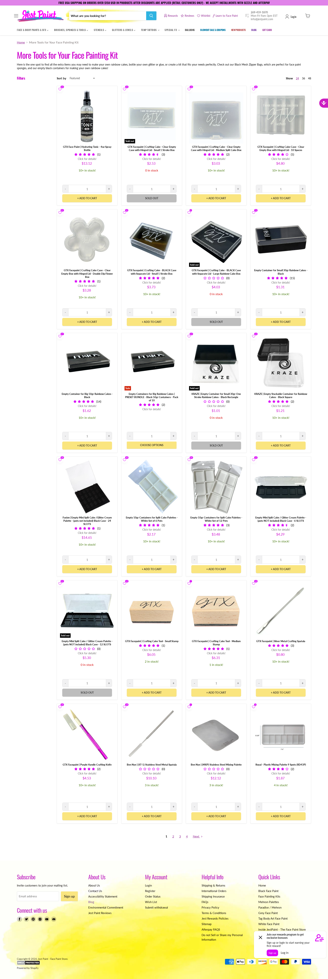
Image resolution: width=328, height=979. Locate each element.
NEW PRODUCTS (238, 30)
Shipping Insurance (213, 896)
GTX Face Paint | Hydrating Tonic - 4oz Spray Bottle (87, 148)
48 (309, 78)
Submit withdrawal (156, 907)
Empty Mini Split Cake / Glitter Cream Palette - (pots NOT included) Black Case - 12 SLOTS (87, 643)
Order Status (153, 896)
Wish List (151, 902)
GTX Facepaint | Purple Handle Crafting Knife (87, 764)
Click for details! (87, 158)
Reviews (189, 15)
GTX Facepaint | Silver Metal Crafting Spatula (280, 641)
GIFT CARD (267, 30)
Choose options (151, 445)
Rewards (173, 15)
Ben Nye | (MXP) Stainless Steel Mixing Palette (216, 764)
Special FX (171, 30)
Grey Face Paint (268, 913)
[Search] (151, 15)
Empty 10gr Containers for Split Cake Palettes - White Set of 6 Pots (152, 519)
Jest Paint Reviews (100, 913)
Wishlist (205, 15)
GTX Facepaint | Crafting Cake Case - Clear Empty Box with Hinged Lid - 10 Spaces (280, 148)
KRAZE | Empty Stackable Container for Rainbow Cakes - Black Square (280, 395)
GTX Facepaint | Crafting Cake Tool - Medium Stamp (216, 643)
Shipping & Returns (213, 885)
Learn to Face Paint (227, 15)
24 (297, 78)
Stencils (99, 30)
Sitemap (206, 924)
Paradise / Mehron (269, 907)
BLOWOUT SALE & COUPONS (213, 30)
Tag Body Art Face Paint (273, 918)
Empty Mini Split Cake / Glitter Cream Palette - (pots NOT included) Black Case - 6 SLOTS (280, 519)
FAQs (205, 902)
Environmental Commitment (105, 907)
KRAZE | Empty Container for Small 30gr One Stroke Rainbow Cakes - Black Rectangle (216, 395)
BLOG (253, 30)
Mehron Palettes (268, 902)
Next (196, 836)
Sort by (61, 78)
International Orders (214, 891)
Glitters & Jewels (123, 30)
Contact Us (95, 891)
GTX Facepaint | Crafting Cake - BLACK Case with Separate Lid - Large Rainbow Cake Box (216, 272)
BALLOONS (190, 30)
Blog (91, 902)
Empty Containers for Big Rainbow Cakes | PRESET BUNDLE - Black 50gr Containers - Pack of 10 (151, 397)
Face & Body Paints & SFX (32, 30)
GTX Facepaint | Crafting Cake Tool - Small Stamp (151, 641)
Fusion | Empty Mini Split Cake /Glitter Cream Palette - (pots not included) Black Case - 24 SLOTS (87, 520)
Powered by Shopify (28, 968)
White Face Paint (268, 924)
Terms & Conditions (214, 913)
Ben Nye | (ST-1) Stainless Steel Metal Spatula (152, 764)
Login (293, 16)
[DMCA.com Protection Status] (28, 964)
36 (303, 78)
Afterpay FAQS (211, 929)
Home (21, 42)
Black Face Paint (268, 891)
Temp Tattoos (149, 30)
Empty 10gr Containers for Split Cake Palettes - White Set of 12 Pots (216, 519)
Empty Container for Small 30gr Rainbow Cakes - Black (281, 272)
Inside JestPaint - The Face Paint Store (282, 929)
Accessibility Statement (102, 896)
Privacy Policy (210, 907)
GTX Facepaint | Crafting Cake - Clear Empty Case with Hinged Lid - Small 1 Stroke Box (152, 148)
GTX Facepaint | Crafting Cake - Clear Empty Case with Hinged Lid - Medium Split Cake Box (216, 148)
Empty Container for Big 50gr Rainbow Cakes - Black (87, 395)
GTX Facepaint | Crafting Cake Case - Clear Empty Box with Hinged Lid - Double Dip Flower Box (87, 273)
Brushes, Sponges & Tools (70, 30)
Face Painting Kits (269, 896)
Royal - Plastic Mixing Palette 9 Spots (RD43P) (280, 764)
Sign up (69, 896)
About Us (94, 885)
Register (150, 891)
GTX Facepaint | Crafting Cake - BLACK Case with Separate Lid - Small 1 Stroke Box (151, 272)
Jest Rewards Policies (215, 918)
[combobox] (107, 15)
